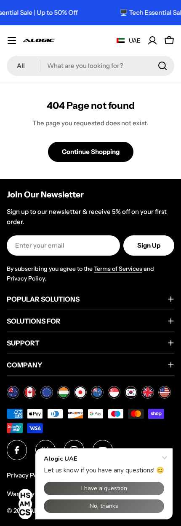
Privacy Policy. (26, 278)
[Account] (152, 40)
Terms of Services (118, 268)
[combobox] (90, 66)
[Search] (162, 66)
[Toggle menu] (12, 40)
